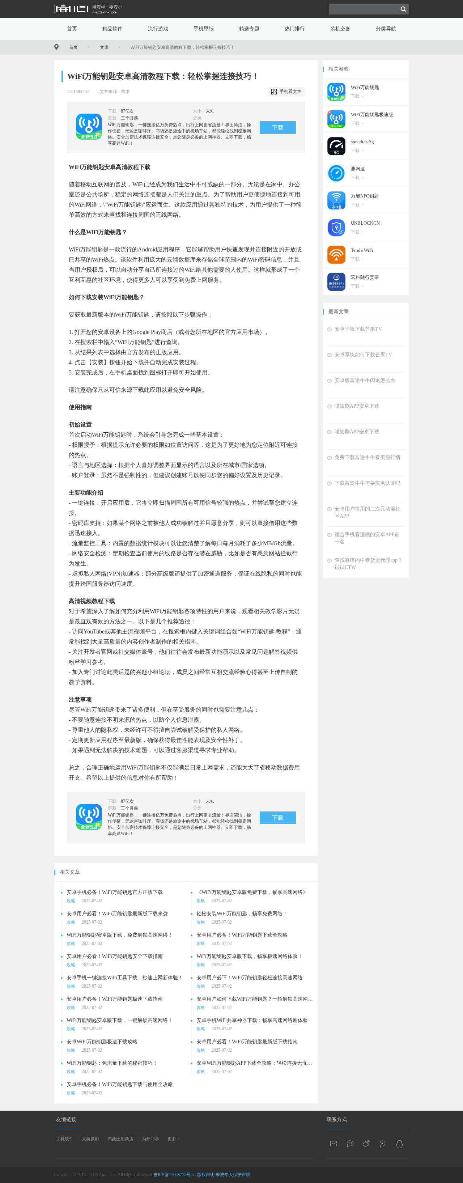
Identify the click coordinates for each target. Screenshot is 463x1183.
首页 (72, 28)
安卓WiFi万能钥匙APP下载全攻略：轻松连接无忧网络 (255, 1063)
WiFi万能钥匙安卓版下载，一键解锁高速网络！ (120, 1020)
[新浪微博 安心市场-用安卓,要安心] (367, 1143)
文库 (104, 47)
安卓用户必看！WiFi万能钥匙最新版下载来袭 (117, 913)
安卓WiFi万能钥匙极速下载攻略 (102, 1041)
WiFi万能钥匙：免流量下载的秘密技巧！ (112, 1063)
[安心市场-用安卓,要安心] (88, 16)
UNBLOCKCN (365, 223)
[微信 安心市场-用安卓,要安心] (350, 1143)
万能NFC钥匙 (365, 196)
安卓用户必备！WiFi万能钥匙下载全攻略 (242, 935)
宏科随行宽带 (365, 277)
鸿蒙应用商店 (120, 1138)
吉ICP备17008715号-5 (173, 1174)
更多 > (173, 1138)
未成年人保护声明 (233, 1174)
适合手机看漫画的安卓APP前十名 (367, 538)
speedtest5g (362, 141)
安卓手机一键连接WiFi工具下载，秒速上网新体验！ (125, 977)
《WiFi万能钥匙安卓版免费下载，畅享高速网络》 (252, 892)
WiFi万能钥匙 (365, 87)
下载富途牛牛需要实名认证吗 (367, 483)
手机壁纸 (204, 28)
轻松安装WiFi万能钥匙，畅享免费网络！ (242, 913)
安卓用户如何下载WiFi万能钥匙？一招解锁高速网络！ (255, 999)
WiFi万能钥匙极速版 (372, 114)
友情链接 (66, 1119)
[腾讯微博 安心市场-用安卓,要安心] (383, 1143)
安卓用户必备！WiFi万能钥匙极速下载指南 (115, 999)
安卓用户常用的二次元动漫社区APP (367, 512)
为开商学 (150, 1138)
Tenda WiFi (362, 250)
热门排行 (295, 28)
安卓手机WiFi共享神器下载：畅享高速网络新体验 (252, 1020)
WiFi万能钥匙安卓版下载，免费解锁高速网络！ (120, 935)
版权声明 (205, 1174)
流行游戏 (158, 28)
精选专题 (249, 28)
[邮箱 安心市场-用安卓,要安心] (334, 1143)
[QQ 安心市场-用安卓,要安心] (399, 1143)
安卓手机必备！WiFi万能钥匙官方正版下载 (115, 892)
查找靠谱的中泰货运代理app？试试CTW (369, 563)
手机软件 (64, 1138)
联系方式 (337, 1119)
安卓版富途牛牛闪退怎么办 (365, 380)
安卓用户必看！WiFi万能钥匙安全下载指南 (115, 956)
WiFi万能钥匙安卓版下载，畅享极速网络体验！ (249, 956)
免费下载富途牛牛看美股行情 (367, 457)
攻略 (71, 900)
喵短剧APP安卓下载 (357, 406)
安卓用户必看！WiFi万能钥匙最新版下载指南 (247, 1041)
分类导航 (386, 28)
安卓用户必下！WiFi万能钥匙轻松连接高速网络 (249, 977)
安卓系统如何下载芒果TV (363, 354)
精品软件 (112, 28)
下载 (278, 127)
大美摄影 (90, 1138)
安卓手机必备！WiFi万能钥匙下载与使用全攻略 (120, 1084)
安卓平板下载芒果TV (358, 329)
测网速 (358, 168)
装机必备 (340, 28)
